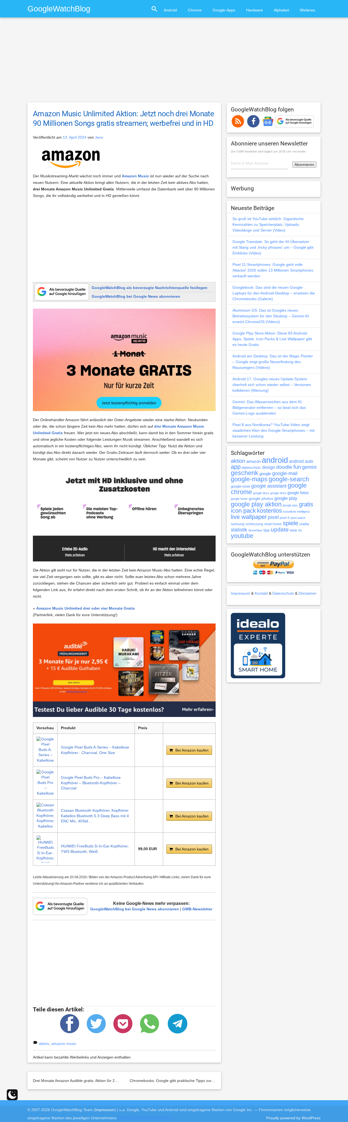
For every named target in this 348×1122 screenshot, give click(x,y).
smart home (273, 524)
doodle (284, 467)
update (280, 529)
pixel (273, 517)
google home (239, 498)
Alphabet (281, 10)
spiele (290, 523)
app (236, 466)
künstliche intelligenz (296, 511)
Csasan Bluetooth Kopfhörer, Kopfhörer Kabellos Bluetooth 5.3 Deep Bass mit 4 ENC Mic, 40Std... (95, 815)
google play (285, 498)
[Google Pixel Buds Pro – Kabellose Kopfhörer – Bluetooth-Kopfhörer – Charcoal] (45, 783)
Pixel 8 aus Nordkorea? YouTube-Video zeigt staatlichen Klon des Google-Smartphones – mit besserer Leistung (273, 430)
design (268, 467)
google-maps (249, 479)
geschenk (244, 473)
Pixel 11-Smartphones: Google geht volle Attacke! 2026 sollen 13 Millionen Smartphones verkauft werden (272, 270)
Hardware (254, 10)
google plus (290, 505)
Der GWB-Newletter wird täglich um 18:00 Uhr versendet (268, 151)
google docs (261, 493)
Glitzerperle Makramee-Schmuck (145, 1118)
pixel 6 (285, 518)
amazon (253, 461)
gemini (309, 467)
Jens (99, 137)
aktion (44, 1043)
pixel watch (298, 517)
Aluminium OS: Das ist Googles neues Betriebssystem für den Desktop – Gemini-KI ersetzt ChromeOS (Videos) (270, 316)
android (275, 459)
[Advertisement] (174, 62)
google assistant (269, 486)
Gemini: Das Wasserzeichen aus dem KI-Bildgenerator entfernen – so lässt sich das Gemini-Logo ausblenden (269, 407)
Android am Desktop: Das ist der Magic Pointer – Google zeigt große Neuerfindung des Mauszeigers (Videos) (272, 362)
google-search (289, 479)
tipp (266, 530)
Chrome (195, 10)
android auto (301, 461)
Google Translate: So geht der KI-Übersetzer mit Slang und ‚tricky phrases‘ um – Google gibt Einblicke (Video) (272, 247)
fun (297, 467)
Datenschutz (283, 593)
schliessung (254, 524)
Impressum (240, 593)
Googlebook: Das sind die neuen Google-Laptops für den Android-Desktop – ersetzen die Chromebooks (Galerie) (273, 293)
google (265, 474)
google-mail (284, 473)
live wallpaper (249, 516)
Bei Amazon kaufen (192, 750)
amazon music (63, 1043)
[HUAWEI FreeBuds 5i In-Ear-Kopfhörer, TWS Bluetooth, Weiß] (45, 849)
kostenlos (269, 510)
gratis (306, 504)
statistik (239, 530)
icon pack (243, 510)
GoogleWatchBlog (58, 8)
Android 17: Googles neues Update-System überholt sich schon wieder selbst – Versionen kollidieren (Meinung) (271, 385)
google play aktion (256, 504)
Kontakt (261, 593)
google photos (261, 498)
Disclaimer (307, 593)
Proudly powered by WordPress (293, 1118)
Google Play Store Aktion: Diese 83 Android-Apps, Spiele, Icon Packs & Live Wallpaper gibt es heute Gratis (272, 339)
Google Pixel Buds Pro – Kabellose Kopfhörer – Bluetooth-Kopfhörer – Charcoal (91, 782)
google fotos (298, 492)
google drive (278, 493)
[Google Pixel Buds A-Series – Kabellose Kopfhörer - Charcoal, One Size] (45, 750)
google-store (240, 486)
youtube (242, 535)
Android (170, 10)
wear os (296, 530)
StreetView (255, 530)
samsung (237, 524)
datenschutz (251, 468)
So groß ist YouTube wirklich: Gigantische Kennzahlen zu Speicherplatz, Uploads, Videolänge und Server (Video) (268, 224)
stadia (304, 524)
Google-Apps (224, 10)
